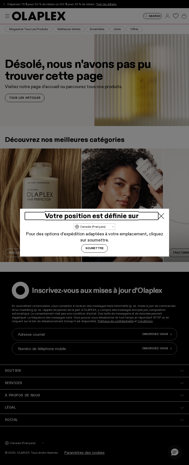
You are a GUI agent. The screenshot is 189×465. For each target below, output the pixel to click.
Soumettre (94, 248)
